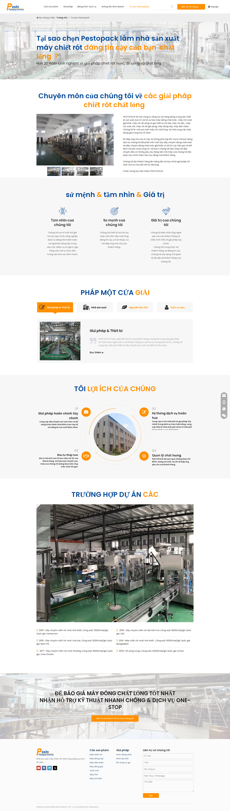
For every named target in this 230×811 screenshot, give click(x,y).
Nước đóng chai (123, 754)
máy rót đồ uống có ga (144, 123)
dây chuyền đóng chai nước (178, 142)
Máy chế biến (96, 778)
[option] (54, 171)
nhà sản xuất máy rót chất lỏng (152, 129)
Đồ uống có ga (123, 762)
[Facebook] (44, 768)
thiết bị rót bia (164, 123)
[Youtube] (38, 768)
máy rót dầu (178, 123)
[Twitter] (55, 768)
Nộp (151, 795)
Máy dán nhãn (97, 762)
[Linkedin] (49, 768)
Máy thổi (94, 774)
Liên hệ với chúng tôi (189, 7)
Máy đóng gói (96, 766)
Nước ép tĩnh (122, 758)
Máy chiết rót (96, 754)
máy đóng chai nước (166, 120)
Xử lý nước (94, 770)
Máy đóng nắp (96, 758)
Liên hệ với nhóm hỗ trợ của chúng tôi (115, 718)
